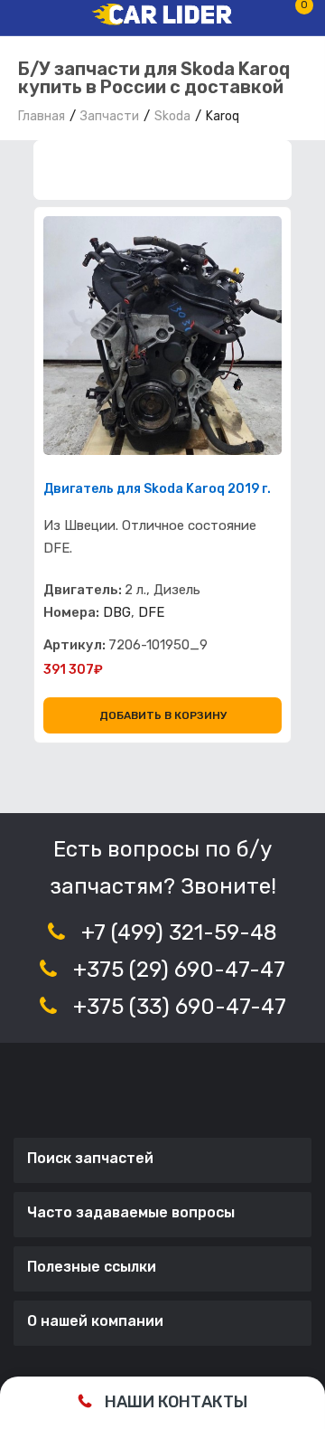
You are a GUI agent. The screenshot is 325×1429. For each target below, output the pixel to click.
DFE (151, 612)
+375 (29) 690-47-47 (179, 969)
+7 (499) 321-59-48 (179, 932)
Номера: (71, 612)
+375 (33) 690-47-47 (179, 1006)
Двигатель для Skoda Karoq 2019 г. (157, 489)
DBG (117, 612)
